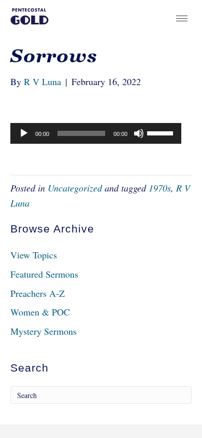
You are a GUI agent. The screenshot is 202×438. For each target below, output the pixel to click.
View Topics (33, 255)
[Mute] (139, 133)
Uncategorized (75, 188)
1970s (160, 188)
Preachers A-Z (37, 293)
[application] (95, 133)
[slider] (161, 132)
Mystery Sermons (43, 331)
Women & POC (40, 312)
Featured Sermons (44, 274)
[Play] (24, 133)
